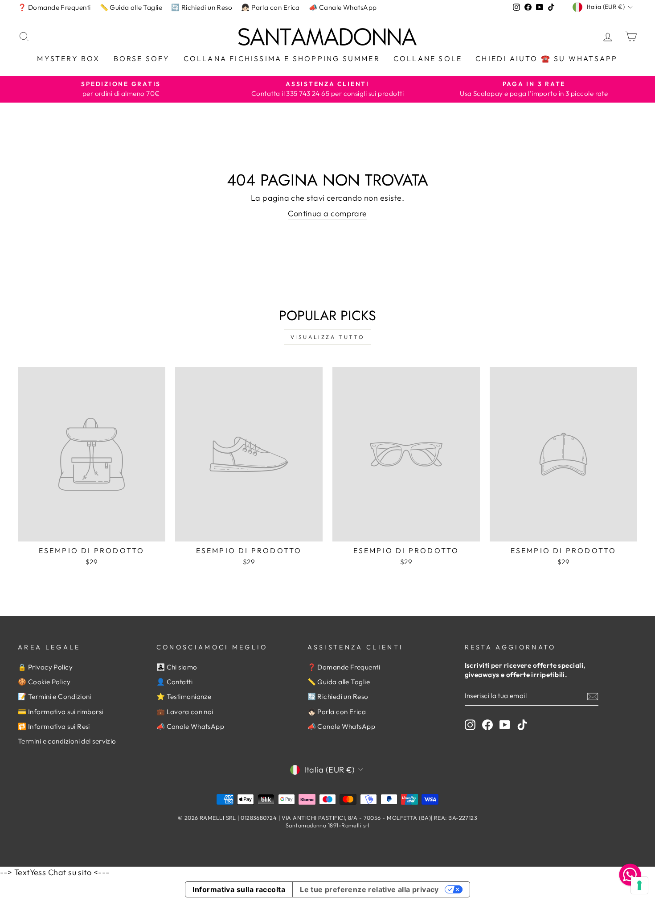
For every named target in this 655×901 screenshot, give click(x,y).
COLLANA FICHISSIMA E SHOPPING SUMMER (282, 58)
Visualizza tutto (328, 337)
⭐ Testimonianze (184, 696)
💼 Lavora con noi (184, 711)
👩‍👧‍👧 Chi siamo (176, 667)
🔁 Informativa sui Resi (54, 726)
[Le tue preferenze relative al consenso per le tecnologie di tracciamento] (639, 885)
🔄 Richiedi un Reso (201, 7)
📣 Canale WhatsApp (343, 7)
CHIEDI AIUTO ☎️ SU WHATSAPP (546, 58)
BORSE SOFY (142, 58)
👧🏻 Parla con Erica (270, 7)
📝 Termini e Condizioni (54, 696)
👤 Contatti (174, 682)
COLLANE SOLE (427, 58)
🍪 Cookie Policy (44, 682)
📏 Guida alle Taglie (131, 7)
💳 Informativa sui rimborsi (60, 711)
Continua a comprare (327, 213)
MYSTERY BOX (68, 58)
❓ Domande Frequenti (54, 7)
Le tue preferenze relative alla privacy (369, 889)
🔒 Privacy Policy (45, 667)
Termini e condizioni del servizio (67, 741)
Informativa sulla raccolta (238, 889)
